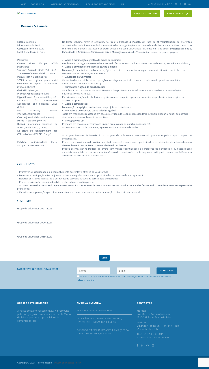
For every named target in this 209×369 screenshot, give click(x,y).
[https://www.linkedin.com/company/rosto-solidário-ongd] (142, 345)
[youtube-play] (185, 4)
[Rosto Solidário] (26, 13)
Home (23, 4)
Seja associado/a (177, 13)
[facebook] (180, 4)
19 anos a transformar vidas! (94, 310)
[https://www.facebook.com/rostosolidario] (137, 345)
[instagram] (175, 4)
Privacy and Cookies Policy (67, 362)
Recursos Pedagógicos (101, 4)
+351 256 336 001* (161, 3)
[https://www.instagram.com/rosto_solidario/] (153, 345)
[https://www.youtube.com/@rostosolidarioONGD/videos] (147, 345)
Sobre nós (37, 4)
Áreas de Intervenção (65, 4)
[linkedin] (189, 4)
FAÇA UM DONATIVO (145, 13)
